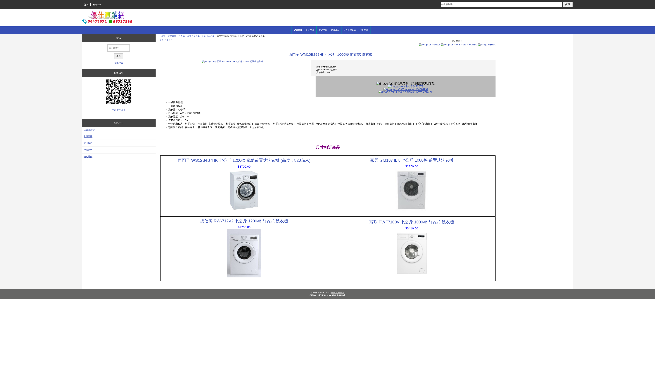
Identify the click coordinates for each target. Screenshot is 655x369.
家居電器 (172, 36)
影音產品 (335, 30)
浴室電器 (323, 30)
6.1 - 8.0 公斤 (208, 36)
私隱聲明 (88, 136)
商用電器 (364, 30)
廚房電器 (310, 30)
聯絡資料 (118, 73)
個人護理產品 (350, 30)
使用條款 (88, 143)
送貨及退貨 (89, 129)
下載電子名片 (118, 110)
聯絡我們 (88, 149)
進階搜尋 (118, 63)
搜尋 (118, 38)
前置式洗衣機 (193, 36)
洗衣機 (182, 36)
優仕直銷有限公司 (337, 292)
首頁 (86, 4)
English (97, 4)
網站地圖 (88, 156)
